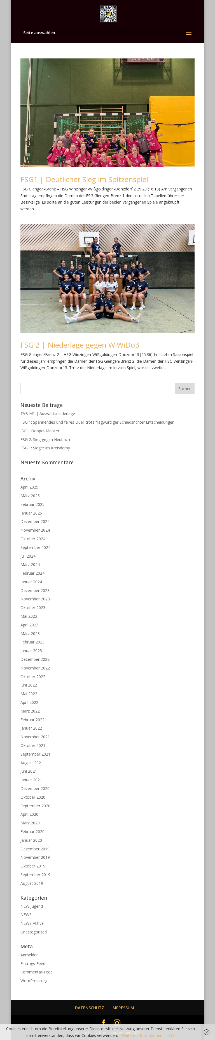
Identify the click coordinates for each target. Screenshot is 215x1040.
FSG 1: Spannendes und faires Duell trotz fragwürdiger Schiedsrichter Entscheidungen (97, 422)
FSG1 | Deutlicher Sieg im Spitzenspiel (84, 179)
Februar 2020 (32, 831)
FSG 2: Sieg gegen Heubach (45, 439)
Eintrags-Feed (32, 963)
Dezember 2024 (35, 521)
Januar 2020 (31, 840)
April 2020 (29, 814)
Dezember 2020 (35, 788)
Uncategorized (33, 932)
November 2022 (35, 668)
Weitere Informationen (141, 1035)
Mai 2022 (28, 693)
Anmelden (29, 955)
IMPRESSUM (122, 1007)
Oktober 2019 (32, 866)
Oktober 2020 (32, 797)
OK (172, 1035)
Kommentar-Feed (36, 972)
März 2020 (30, 823)
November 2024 (35, 530)
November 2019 (35, 857)
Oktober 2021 (32, 745)
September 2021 (35, 754)
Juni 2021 (28, 771)
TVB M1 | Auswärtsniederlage (47, 413)
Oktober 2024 (32, 538)
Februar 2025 (32, 504)
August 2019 (31, 883)
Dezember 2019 (35, 849)
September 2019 (35, 874)
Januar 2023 (31, 650)
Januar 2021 (31, 779)
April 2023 (29, 625)
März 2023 (30, 633)
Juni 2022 (28, 685)
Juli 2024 (28, 556)
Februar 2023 (32, 642)
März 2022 (30, 711)
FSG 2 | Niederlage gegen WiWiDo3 (79, 345)
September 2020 (35, 805)
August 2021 (31, 762)
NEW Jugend (31, 906)
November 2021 (35, 736)
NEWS (26, 914)
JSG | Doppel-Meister (39, 430)
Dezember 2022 (35, 659)
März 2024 (30, 564)
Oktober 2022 (32, 676)
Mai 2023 (28, 616)
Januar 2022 (31, 728)
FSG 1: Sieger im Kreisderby (45, 448)
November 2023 (35, 599)
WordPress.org (33, 980)
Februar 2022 (32, 719)
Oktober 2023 (32, 607)
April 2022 (29, 702)
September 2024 (35, 547)
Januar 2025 (31, 513)
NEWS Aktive (32, 923)
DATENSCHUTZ (89, 1007)
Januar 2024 (31, 581)
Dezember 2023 (35, 590)
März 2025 (30, 495)
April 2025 (29, 487)
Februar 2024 (32, 573)
